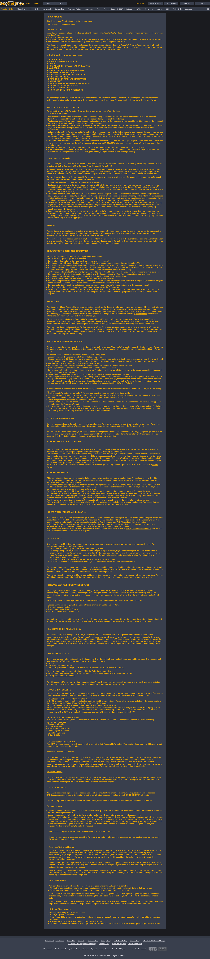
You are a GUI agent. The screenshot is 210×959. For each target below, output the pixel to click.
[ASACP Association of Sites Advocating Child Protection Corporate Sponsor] (162, 948)
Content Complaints (119, 944)
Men (48, 3)
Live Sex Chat (139, 3)
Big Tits (139, 9)
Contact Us (71, 941)
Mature (160, 9)
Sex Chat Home (171, 3)
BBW (168, 9)
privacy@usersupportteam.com (61, 675)
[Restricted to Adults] (152, 948)
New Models (47, 9)
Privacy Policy (106, 941)
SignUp (187, 3)
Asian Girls (89, 9)
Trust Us (81, 941)
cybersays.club (140, 314)
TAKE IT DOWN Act (135, 944)
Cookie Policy (104, 944)
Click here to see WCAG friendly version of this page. (69, 21)
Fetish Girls (177, 9)
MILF (121, 9)
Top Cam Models (75, 9)
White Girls (149, 9)
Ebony (113, 9)
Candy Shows (60, 9)
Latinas (129, 9)
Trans (61, 3)
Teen (106, 9)
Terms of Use (93, 941)
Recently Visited (155, 3)
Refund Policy (135, 941)
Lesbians (188, 9)
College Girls (33, 9)
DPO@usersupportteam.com (108, 243)
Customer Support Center (54, 941)
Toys (99, 9)
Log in (203, 3)
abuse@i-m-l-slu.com (72, 329)
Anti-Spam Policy (120, 941)
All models (21, 9)
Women (36, 3)
